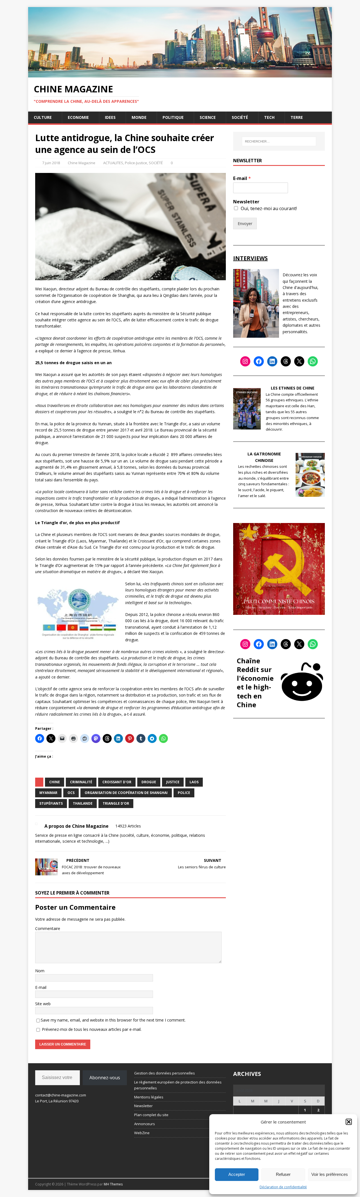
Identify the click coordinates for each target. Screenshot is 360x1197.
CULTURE (43, 117)
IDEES (110, 117)
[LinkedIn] (272, 361)
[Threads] (286, 361)
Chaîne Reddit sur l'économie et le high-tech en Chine (255, 682)
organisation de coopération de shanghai (126, 792)
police (184, 792)
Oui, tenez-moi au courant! (269, 208)
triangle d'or (116, 803)
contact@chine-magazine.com (60, 1095)
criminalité (81, 782)
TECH (269, 117)
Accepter (236, 1174)
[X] (299, 361)
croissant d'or (116, 782)
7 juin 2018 (51, 162)
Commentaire (47, 928)
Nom (39, 970)
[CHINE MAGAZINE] (180, 74)
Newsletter (246, 202)
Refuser (283, 1174)
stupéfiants (51, 803)
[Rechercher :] (279, 141)
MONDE (139, 117)
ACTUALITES (113, 162)
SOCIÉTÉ (240, 117)
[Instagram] (245, 361)
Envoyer (245, 223)
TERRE (297, 117)
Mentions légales (148, 1097)
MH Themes (113, 1184)
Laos (194, 782)
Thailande (83, 803)
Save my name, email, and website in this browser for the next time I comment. (113, 1020)
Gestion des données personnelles (164, 1073)
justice (172, 782)
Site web (43, 1003)
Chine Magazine (81, 162)
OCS (71, 792)
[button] (349, 1122)
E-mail (40, 987)
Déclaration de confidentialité (283, 1187)
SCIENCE (208, 117)
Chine (54, 782)
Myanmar (48, 792)
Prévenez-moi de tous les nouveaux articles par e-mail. (91, 1029)
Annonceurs (144, 1123)
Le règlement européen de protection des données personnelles (178, 1085)
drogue (148, 782)
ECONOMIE (78, 117)
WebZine (142, 1132)
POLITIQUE (173, 117)
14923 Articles (128, 826)
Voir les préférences (329, 1174)
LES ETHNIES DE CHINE (292, 388)
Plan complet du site (151, 1114)
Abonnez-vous (104, 1077)
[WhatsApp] (313, 361)
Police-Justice (136, 162)
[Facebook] (259, 361)
